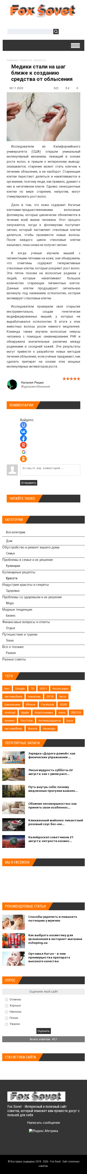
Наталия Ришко (32, 382)
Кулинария (13, 566)
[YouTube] (37, 1146)
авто (62, 696)
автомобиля (13, 696)
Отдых (10, 628)
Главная (12, 60)
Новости (26, 60)
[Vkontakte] (11, 1146)
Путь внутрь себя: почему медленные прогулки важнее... (53, 788)
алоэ (61, 712)
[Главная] (43, 15)
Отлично (15, 999)
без (7, 688)
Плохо (14, 1017)
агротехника (44, 712)
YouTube (26, 720)
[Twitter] (20, 1146)
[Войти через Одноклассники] (23, 459)
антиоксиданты (49, 720)
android (9, 712)
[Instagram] (46, 1146)
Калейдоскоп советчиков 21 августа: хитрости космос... (50, 839)
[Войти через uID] (23, 425)
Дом (9, 541)
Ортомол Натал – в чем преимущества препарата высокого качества (49, 957)
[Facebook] (29, 1146)
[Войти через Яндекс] (23, 445)
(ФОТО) (76, 712)
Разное (11, 653)
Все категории (15, 532)
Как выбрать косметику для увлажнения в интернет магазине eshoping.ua (55, 938)
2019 (50, 696)
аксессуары (60, 688)
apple (25, 712)
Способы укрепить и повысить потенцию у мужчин (52, 918)
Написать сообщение (43, 1122)
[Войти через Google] (23, 452)
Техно (10, 640)
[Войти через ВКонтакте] (23, 431)
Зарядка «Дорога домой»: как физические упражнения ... (51, 755)
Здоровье (13, 591)
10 (32, 688)
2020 (63, 704)
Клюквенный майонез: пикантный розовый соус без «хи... (55, 822)
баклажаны (12, 704)
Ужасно (15, 1024)
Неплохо (15, 1011)
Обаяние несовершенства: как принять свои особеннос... (52, 805)
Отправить (28, 482)
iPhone (30, 704)
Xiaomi (32, 728)
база (69, 720)
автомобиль (13, 728)
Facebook (47, 704)
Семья (10, 553)
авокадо (49, 728)
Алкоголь (34, 696)
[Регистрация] (75, 32)
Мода (10, 603)
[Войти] (64, 32)
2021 (43, 688)
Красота (40, 60)
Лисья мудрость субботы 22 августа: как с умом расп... (50, 772)
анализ (9, 720)
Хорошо (15, 1005)
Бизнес (11, 616)
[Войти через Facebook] (23, 438)
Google (20, 688)
